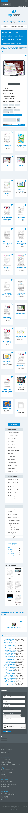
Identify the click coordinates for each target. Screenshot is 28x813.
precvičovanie (17, 109)
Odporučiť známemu (14, 84)
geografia (5, 107)
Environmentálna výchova (12, 510)
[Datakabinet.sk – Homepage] (14, 12)
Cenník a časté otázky (8, 43)
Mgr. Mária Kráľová (10, 656)
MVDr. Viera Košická (10, 683)
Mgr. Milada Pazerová (10, 655)
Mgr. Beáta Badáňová (10, 658)
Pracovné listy (11, 447)
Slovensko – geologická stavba (8, 784)
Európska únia (7, 408)
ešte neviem (10, 551)
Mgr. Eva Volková (10, 684)
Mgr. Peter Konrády (10, 669)
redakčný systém (13, 806)
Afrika (20, 384)
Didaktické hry (11, 444)
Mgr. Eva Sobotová (10, 662)
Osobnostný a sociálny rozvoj (13, 524)
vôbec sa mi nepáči (11, 555)
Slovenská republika (21, 313)
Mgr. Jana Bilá (9, 648)
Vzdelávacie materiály (6, 749)
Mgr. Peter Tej (10, 673)
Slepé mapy (11, 441)
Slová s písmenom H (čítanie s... (14, 627)
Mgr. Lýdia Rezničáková (10, 665)
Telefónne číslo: (6, 704)
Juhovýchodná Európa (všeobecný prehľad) (7, 243)
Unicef (2, 771)
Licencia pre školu (7, 36)
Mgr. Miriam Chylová (10, 672)
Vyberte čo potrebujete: (8, 713)
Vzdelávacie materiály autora (12, 115)
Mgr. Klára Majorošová (10, 664)
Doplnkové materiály (13, 471)
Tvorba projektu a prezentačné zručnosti (13, 533)
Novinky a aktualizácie (13, 432)
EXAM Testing (4, 774)
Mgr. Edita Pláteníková (9, 640)
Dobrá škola (19, 36)
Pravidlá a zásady (5, 786)
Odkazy (19, 40)
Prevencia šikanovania (6, 793)
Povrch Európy (14, 48)
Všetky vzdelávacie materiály (10, 32)
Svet (7, 165)
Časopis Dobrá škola (6, 759)
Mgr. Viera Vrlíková (10, 651)
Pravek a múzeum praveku (7, 787)
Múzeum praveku (5, 776)
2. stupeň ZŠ (11, 105)
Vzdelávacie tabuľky (12, 435)
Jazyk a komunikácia (13, 479)
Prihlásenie (4, 1)
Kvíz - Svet (6, 120)
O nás (3, 40)
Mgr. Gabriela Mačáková (10, 676)
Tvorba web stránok (5, 806)
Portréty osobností (12, 462)
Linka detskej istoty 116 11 (7, 795)
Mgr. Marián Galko (9, 645)
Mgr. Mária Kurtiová (10, 680)
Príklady (3, 799)
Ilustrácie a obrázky (12, 465)
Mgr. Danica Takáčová (10, 661)
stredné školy (6, 112)
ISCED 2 (21, 47)
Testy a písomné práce (13, 450)
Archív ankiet (10, 560)
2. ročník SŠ (5, 105)
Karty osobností (11, 459)
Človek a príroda (12, 487)
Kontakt (19, 43)
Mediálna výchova (12, 514)
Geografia (5, 48)
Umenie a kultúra (12, 498)
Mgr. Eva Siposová (9, 639)
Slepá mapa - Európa (21, 145)
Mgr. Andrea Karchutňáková (10, 667)
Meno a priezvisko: (7, 695)
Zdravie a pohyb (12, 501)
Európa (8, 48)
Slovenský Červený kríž (6, 769)
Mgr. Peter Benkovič (10, 653)
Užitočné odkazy (5, 761)
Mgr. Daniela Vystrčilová (10, 642)
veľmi (9, 547)
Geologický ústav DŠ (6, 773)
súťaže (11, 112)
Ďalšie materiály (14, 424)
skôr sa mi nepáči (11, 553)
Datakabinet (3, 47)
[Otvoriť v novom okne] (14, 810)
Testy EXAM (10, 453)
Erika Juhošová (10, 670)
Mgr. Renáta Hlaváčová (10, 659)
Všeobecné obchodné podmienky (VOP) (10, 764)
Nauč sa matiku (5, 796)
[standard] (18, 120)
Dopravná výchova (12, 537)
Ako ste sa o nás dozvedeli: (9, 709)
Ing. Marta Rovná (10, 644)
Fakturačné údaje (5, 752)
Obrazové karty (11, 456)
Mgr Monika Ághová (10, 675)
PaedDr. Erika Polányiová (10, 650)
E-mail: (4, 699)
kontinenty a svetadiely (8, 109)
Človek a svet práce (12, 495)
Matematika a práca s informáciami (13, 483)
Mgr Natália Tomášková (10, 647)
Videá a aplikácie (12, 438)
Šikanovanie (4, 783)
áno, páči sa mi (10, 549)
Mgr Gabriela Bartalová (10, 678)
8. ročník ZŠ (17, 105)
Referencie (11, 40)
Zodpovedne (4, 798)
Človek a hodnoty (12, 493)
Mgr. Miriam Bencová (10, 681)
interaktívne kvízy (11, 107)
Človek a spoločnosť (12, 490)
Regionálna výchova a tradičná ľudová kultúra (13, 528)
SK (26, 1)
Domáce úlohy (11, 468)
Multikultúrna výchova (13, 517)
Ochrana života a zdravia (14, 520)
